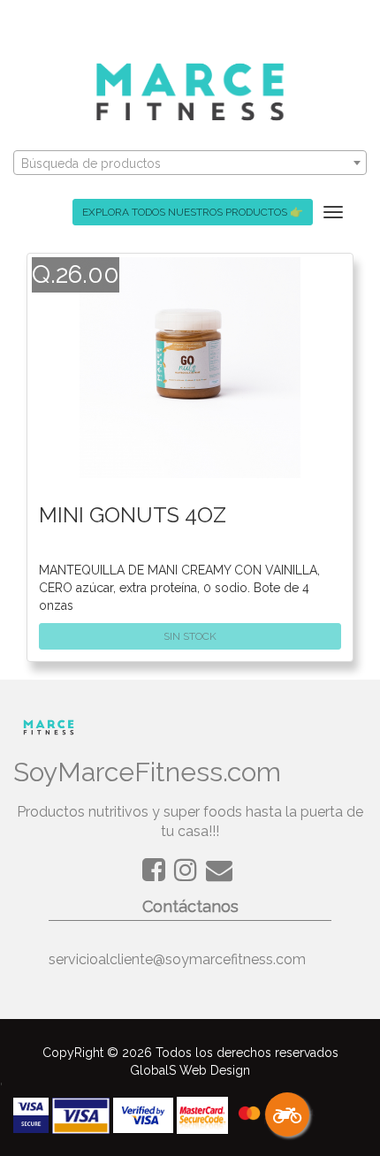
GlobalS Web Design (190, 1070)
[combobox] (190, 162)
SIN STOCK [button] (190, 636)
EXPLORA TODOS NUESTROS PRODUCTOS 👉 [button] (192, 212)
